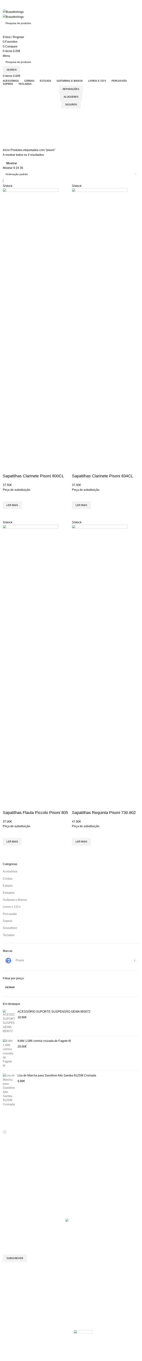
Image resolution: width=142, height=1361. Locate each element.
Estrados (8, 892)
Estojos (8, 885)
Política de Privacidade (87, 1161)
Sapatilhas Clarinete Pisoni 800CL (33, 476)
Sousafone (10, 927)
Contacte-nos (81, 1129)
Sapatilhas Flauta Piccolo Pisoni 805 (35, 812)
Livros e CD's (11, 906)
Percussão (10, 913)
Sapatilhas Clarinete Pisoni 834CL (102, 476)
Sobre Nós (80, 1123)
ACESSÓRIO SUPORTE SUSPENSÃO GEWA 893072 (54, 1011)
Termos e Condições (86, 1154)
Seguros (71, 104)
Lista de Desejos (48, 1142)
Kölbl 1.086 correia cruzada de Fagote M (44, 1040)
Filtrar (10, 987)
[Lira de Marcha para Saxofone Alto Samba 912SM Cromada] (9, 1089)
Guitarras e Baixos (15, 899)
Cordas (7, 878)
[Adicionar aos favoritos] (7, 496)
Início (7, 150)
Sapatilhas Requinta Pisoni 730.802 (104, 812)
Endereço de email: (15, 1239)
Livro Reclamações (49, 1148)
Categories (10, 131)
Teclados (9, 935)
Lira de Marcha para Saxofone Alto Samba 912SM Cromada (57, 1075)
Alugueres (71, 96)
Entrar (41, 1123)
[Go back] (7, 113)
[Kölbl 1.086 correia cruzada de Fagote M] (9, 1053)
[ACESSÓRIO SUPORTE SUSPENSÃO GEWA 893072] (9, 1021)
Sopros (7, 920)
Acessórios (10, 871)
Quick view (7, 513)
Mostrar (11, 163)
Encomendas (46, 1135)
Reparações (71, 89)
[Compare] (7, 468)
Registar (43, 1129)
